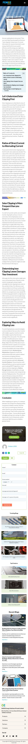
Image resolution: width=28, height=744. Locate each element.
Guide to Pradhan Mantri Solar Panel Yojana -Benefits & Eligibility (14, 542)
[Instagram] (18, 24)
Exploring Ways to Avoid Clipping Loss (12, 89)
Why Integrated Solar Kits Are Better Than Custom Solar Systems (12, 689)
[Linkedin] (21, 24)
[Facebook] (15, 24)
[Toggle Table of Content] (22, 73)
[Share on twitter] (6, 453)
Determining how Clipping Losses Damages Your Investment (14, 86)
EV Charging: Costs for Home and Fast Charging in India (14, 557)
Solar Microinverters (14, 590)
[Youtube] (24, 24)
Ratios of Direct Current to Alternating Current (12, 78)
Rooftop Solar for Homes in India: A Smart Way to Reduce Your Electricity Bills (14, 629)
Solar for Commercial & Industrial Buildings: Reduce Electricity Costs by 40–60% (13, 658)
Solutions (5, 720)
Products (4, 716)
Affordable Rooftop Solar (14, 576)
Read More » (4, 639)
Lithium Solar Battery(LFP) (14, 604)
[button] (24, 2)
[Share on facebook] (3, 453)
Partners (4, 724)
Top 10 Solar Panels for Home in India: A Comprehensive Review (14, 527)
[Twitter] (6, 736)
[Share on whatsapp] (9, 453)
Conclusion (6, 90)
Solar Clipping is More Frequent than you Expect (13, 82)
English (5, 458)
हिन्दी (12, 458)
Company (5, 728)
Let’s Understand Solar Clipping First (12, 75)
